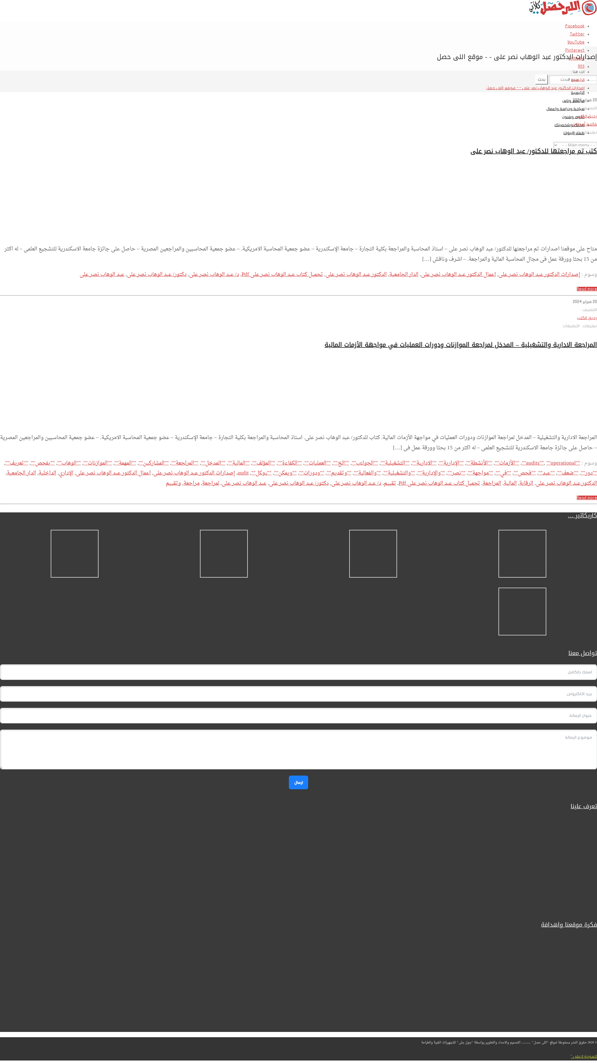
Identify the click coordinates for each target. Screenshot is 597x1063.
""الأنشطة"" (479, 463)
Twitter (577, 34)
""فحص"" (525, 473)
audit (243, 473)
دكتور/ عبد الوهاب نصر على (157, 274)
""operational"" (549, 463)
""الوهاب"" (69, 463)
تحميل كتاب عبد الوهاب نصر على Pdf (282, 274)
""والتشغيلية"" (399, 473)
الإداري (66, 473)
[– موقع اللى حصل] (563, 14)
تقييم (390, 483)
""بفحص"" (43, 463)
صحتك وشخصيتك (569, 125)
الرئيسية (578, 92)
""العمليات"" (317, 463)
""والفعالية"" (367, 473)
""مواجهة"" (480, 473)
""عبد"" (546, 473)
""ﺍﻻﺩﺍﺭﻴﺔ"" (424, 463)
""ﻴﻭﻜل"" (261, 473)
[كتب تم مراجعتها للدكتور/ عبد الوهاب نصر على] (561, 235)
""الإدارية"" (451, 463)
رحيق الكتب (587, 116)
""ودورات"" (311, 473)
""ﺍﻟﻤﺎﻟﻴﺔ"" (239, 463)
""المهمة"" (125, 463)
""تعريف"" (16, 463)
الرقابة (526, 483)
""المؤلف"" (263, 463)
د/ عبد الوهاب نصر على (214, 274)
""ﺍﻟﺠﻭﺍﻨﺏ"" (365, 463)
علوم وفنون (573, 117)
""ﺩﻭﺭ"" (589, 473)
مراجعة (191, 483)
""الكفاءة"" (290, 463)
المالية (510, 483)
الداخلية (47, 473)
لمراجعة (210, 483)
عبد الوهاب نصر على (102, 274)
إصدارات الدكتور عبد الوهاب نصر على (539, 274)
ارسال (298, 782)
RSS (581, 66)
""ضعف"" (567, 473)
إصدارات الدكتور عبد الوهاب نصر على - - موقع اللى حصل (535, 88)
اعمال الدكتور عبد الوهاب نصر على (458, 274)
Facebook (575, 26)
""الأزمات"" (507, 463)
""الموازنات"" (97, 463)
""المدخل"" (213, 463)
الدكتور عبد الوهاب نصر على (356, 274)
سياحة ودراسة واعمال (565, 109)
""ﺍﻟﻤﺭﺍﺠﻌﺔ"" (184, 463)
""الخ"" (341, 463)
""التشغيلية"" (395, 463)
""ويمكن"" (285, 473)
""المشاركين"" (154, 463)
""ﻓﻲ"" (503, 473)
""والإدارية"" (431, 473)
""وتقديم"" (339, 473)
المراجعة (492, 483)
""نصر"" (456, 473)
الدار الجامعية (404, 274)
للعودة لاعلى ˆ (584, 1056)
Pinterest (575, 50)
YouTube (576, 42)
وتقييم (173, 483)
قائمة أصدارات (584, 124)
